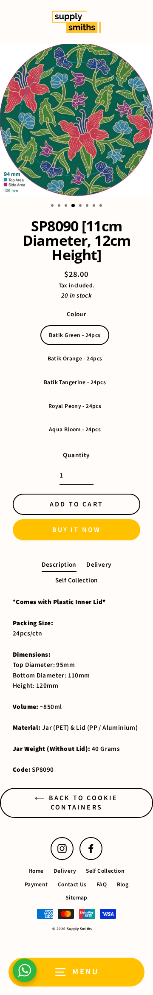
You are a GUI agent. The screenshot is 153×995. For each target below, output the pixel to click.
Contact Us (72, 884)
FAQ (101, 884)
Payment (36, 884)
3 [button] (67, 206)
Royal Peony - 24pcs (74, 406)
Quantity (76, 455)
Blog (123, 884)
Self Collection (76, 580)
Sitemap (76, 898)
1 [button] (53, 206)
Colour (76, 314)
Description (59, 564)
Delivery (98, 564)
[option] (76, 120)
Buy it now (76, 529)
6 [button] (88, 206)
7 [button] (95, 206)
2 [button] (60, 206)
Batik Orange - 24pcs (75, 358)
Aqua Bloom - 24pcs (75, 429)
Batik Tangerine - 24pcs (75, 382)
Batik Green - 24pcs (74, 335)
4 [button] (73, 206)
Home (36, 871)
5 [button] (81, 206)
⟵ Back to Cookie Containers (76, 802)
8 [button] (101, 206)
